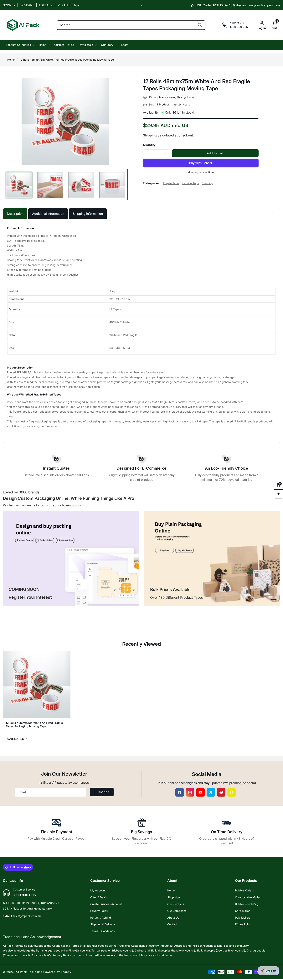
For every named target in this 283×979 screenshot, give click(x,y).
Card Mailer (242, 910)
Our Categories (176, 910)
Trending (207, 183)
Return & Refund (100, 917)
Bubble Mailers (244, 890)
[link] (71, 558)
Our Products (175, 904)
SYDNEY (9, 5)
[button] (271, 25)
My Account (98, 890)
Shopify (66, 971)
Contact (172, 924)
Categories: (151, 183)
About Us (173, 917)
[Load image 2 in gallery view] (50, 185)
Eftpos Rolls (242, 924)
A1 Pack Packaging (29, 971)
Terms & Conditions (102, 931)
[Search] (199, 25)
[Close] (72, 950)
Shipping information (88, 214)
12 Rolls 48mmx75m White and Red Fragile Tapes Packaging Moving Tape (34, 723)
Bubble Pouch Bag (246, 904)
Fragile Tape (171, 183)
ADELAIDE (46, 5)
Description (15, 214)
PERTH (63, 5)
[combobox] (131, 25)
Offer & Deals (98, 897)
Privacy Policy (99, 910)
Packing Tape (190, 183)
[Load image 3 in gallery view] (81, 185)
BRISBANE (27, 5)
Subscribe (102, 791)
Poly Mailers (242, 917)
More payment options (201, 172)
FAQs (75, 5)
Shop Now (173, 897)
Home (11, 59)
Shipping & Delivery (102, 924)
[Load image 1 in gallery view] (19, 185)
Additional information (48, 214)
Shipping (150, 135)
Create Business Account (106, 904)
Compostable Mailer (247, 897)
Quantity (149, 145)
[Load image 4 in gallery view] (112, 185)
